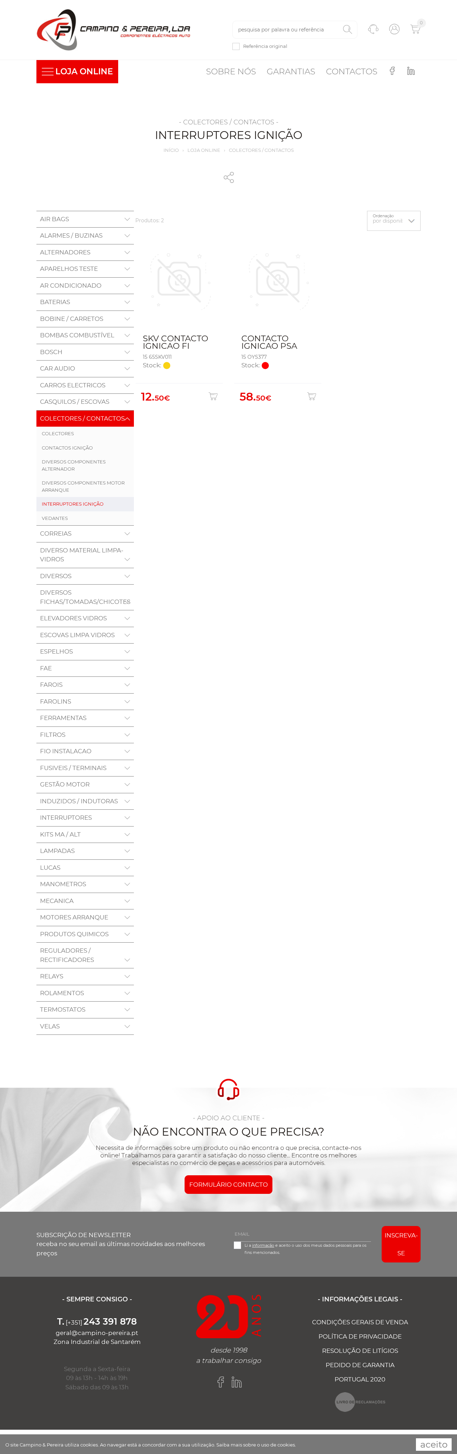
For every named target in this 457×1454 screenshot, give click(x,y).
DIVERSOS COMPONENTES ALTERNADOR (74, 465)
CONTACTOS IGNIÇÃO (67, 448)
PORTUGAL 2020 (360, 1379)
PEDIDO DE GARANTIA (360, 1365)
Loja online (203, 150)
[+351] (97, 1322)
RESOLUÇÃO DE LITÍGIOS (360, 1350)
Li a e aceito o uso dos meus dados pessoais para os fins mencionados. (305, 1249)
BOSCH (51, 352)
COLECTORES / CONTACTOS (261, 150)
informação (263, 1245)
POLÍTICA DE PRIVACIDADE (360, 1336)
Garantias (291, 71)
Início (171, 150)
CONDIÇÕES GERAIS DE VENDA (360, 1322)
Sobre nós (231, 71)
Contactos (351, 71)
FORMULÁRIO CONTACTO (228, 1184)
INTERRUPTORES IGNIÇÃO (73, 504)
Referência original (265, 46)
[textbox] (294, 30)
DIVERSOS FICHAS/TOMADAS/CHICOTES (85, 597)
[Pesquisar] (347, 30)
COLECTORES (58, 433)
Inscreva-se (401, 1244)
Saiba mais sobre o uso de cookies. (256, 1445)
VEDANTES (55, 518)
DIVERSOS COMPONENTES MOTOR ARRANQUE (83, 486)
